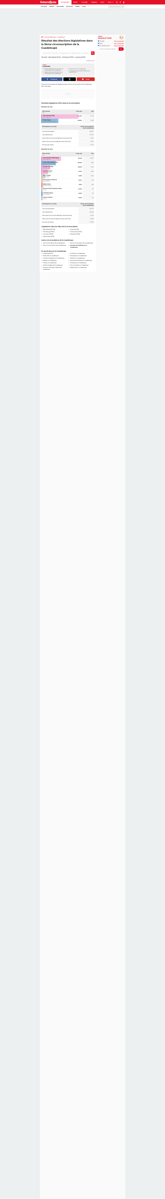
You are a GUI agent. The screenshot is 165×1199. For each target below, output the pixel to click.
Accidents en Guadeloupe (77, 253)
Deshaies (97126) (75, 234)
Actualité (101, 41)
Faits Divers (60, 6)
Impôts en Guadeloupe (50, 263)
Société (51, 6)
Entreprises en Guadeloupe (78, 263)
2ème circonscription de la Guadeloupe (54, 245)
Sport (75, 2)
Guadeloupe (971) (48, 253)
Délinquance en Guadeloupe (78, 255)
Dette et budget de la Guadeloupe (53, 265)
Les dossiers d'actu (104, 45)
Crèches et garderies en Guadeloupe (53, 258)
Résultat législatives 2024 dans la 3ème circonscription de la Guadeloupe (53, 69)
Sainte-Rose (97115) (48, 236)
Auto (102, 2)
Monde (77, 6)
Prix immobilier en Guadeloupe (79, 265)
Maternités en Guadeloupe (51, 255)
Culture (84, 2)
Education (69, 6)
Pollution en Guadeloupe (77, 258)
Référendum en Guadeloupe (78, 267)
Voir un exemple (119, 41)
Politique (44, 6)
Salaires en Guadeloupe (50, 260)
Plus (109, 2)
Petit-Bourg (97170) (68, 57)
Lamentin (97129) (80, 57)
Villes (84, 6)
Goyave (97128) (74, 229)
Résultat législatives (50, 37)
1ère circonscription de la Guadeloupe (54, 243)
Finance (94, 2)
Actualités (65, 2)
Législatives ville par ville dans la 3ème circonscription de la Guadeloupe (53, 72)
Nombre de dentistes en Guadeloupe (81, 260)
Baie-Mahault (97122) (54, 57)
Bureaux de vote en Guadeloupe (77, 68)
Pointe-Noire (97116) (76, 231)
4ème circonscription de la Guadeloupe (81, 243)
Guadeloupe (61, 37)
